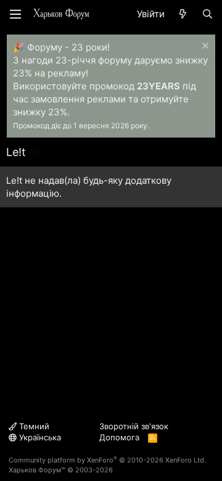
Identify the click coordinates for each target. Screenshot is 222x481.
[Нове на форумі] (183, 13)
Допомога (119, 437)
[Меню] (15, 14)
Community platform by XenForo (107, 460)
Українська (39, 437)
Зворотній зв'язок (133, 426)
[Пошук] (207, 13)
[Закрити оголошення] (204, 47)
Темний (33, 426)
